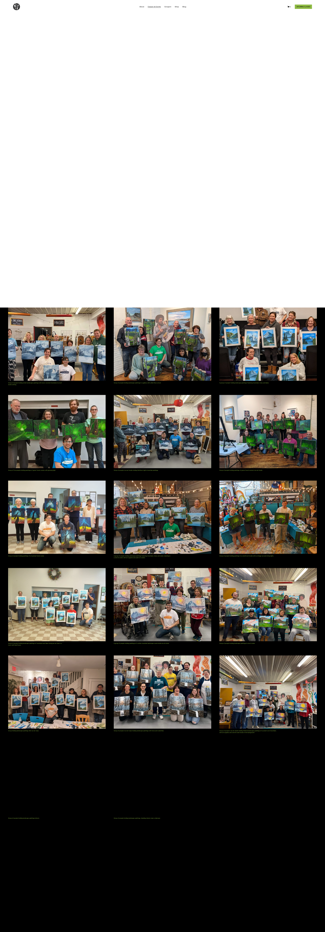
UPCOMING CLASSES (303, 7)
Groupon (167, 7)
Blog (184, 7)
